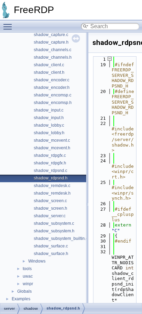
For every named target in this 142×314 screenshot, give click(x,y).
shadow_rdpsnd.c (50, 170)
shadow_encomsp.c (52, 95)
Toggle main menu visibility (9, 26)
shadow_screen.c (50, 200)
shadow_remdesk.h (52, 193)
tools (27, 268)
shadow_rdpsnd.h (51, 178)
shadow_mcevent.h (52, 148)
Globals (24, 291)
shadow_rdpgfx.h (50, 163)
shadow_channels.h (53, 57)
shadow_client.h (49, 72)
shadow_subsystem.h (54, 231)
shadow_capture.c (51, 34)
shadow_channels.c (52, 49)
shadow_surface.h (51, 253)
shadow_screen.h (50, 208)
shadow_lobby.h (49, 132)
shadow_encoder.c (51, 80)
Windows (36, 261)
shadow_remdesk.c (52, 185)
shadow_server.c (49, 215)
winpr (28, 283)
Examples (21, 298)
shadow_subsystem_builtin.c (61, 238)
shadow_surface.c (51, 246)
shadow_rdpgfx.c (50, 155)
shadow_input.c (48, 110)
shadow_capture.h (51, 42)
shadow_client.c (49, 64)
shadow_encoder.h (52, 87)
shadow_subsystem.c (54, 223)
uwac (28, 276)
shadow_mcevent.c (52, 140)
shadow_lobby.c (49, 125)
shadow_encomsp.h (53, 102)
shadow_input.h (49, 117)
